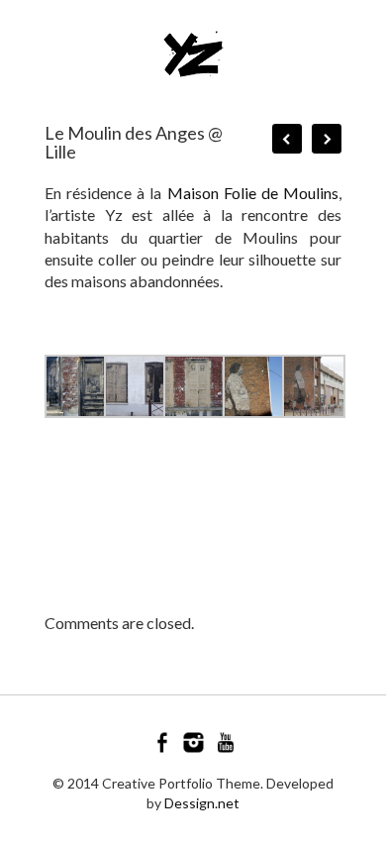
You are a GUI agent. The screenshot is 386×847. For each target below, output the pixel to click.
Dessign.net (202, 802)
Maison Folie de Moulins (252, 192)
